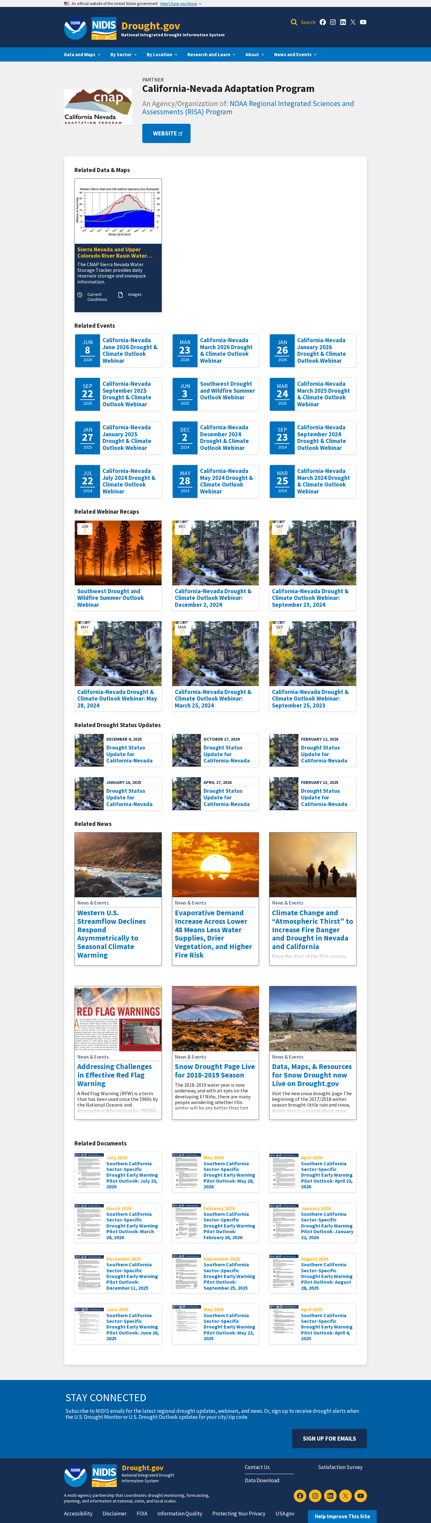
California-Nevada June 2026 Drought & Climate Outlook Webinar (130, 350)
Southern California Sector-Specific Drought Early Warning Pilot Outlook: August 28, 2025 (327, 1276)
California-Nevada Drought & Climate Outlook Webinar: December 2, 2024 (213, 598)
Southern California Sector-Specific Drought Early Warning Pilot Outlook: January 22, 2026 (327, 1225)
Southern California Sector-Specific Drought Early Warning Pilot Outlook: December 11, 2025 (132, 1276)
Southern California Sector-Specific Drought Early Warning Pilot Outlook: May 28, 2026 (229, 1175)
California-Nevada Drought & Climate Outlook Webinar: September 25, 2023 (310, 698)
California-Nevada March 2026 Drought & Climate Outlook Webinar (226, 350)
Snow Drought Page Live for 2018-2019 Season (215, 1070)
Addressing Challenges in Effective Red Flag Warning (114, 1075)
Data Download (262, 1480)
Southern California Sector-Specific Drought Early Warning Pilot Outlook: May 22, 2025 (229, 1327)
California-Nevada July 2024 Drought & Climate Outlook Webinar (129, 481)
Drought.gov (150, 25)
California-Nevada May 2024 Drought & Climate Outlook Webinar (226, 481)
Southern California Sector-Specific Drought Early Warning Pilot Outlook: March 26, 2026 (132, 1225)
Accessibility (78, 1513)
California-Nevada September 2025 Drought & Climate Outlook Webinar (127, 394)
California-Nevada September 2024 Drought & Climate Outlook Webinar (321, 437)
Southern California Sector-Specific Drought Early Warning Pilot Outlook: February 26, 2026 (229, 1225)
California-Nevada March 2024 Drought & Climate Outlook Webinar (323, 481)
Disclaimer (115, 1513)
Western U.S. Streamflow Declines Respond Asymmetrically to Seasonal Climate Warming (111, 933)
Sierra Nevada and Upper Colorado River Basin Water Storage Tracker (112, 253)
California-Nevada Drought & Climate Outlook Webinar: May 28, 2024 (117, 698)
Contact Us (257, 1467)
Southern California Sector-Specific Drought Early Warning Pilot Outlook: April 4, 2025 (327, 1327)
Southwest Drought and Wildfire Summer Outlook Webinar (227, 390)
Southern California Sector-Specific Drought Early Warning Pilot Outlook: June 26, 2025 (132, 1327)
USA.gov (284, 1513)
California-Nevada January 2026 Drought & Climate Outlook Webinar (321, 350)
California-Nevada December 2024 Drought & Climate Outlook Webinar (224, 437)
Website (165, 133)
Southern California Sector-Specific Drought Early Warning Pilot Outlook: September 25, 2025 (229, 1276)
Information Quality (179, 1513)
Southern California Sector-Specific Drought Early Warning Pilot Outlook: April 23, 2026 (327, 1175)
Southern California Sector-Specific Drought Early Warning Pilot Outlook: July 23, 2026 (132, 1175)
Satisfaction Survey (340, 1467)
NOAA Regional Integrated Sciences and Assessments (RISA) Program (248, 107)
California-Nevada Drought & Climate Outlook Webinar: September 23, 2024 (310, 598)
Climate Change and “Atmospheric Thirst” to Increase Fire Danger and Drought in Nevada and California (312, 929)
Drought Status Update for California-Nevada (129, 754)
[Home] (104, 28)
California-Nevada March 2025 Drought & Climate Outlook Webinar (323, 394)
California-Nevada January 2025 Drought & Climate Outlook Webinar (127, 437)
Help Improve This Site (342, 1516)
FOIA (142, 1513)
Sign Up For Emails (329, 1438)
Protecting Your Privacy (238, 1513)
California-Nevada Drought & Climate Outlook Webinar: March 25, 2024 (213, 698)
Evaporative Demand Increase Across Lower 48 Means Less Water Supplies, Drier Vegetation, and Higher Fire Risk (213, 933)
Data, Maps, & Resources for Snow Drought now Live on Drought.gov (312, 1075)
